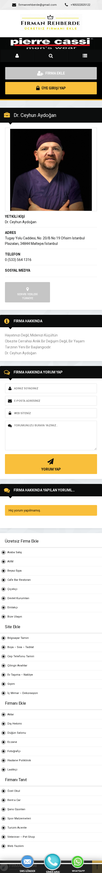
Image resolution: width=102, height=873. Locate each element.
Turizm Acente (17, 827)
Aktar (10, 714)
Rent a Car (14, 800)
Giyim (11, 684)
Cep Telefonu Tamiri (20, 656)
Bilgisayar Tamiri (18, 638)
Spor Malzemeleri (19, 818)
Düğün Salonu (16, 732)
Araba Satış (14, 552)
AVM (10, 561)
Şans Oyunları (16, 809)
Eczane (12, 742)
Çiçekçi (12, 589)
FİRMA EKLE (55, 73)
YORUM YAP (51, 469)
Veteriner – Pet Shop (21, 836)
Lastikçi (12, 769)
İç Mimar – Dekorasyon (22, 693)
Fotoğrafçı (14, 751)
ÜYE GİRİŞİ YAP (53, 88)
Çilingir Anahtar (17, 665)
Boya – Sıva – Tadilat (20, 647)
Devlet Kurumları (18, 598)
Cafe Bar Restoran (19, 580)
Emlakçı (12, 607)
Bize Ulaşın (14, 616)
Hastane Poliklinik (19, 760)
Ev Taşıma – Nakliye (20, 674)
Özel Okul (13, 791)
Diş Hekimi (14, 723)
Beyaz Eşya (14, 570)
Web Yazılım (15, 846)
